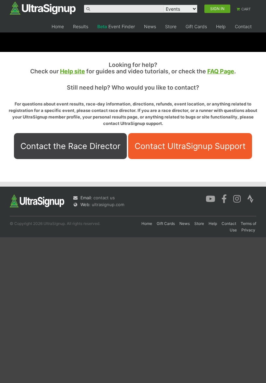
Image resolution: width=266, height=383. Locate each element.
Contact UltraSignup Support (190, 146)
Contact (243, 26)
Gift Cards (196, 26)
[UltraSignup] (43, 7)
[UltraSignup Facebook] (224, 198)
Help (221, 26)
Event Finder (116, 26)
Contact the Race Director (70, 146)
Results (80, 26)
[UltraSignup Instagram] (237, 198)
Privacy (248, 230)
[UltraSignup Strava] (250, 198)
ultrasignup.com (108, 204)
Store (170, 26)
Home (58, 26)
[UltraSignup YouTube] (210, 198)
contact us (104, 197)
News (150, 26)
